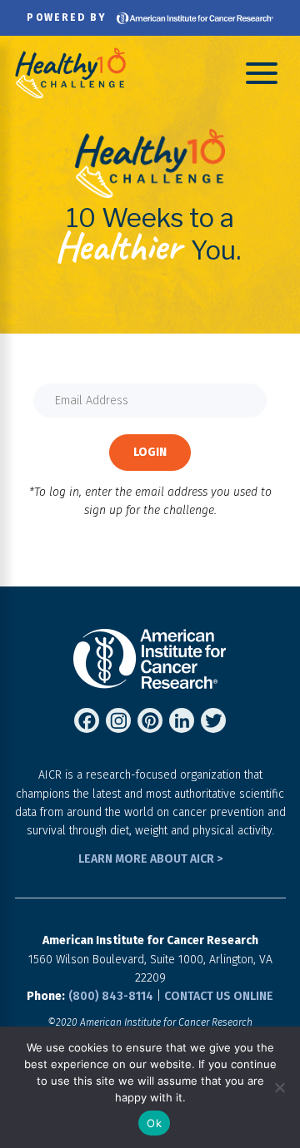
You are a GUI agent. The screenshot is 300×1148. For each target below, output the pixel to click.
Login (150, 452)
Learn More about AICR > (150, 859)
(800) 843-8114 (110, 996)
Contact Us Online (218, 996)
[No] (279, 1087)
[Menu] (262, 72)
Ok (154, 1123)
